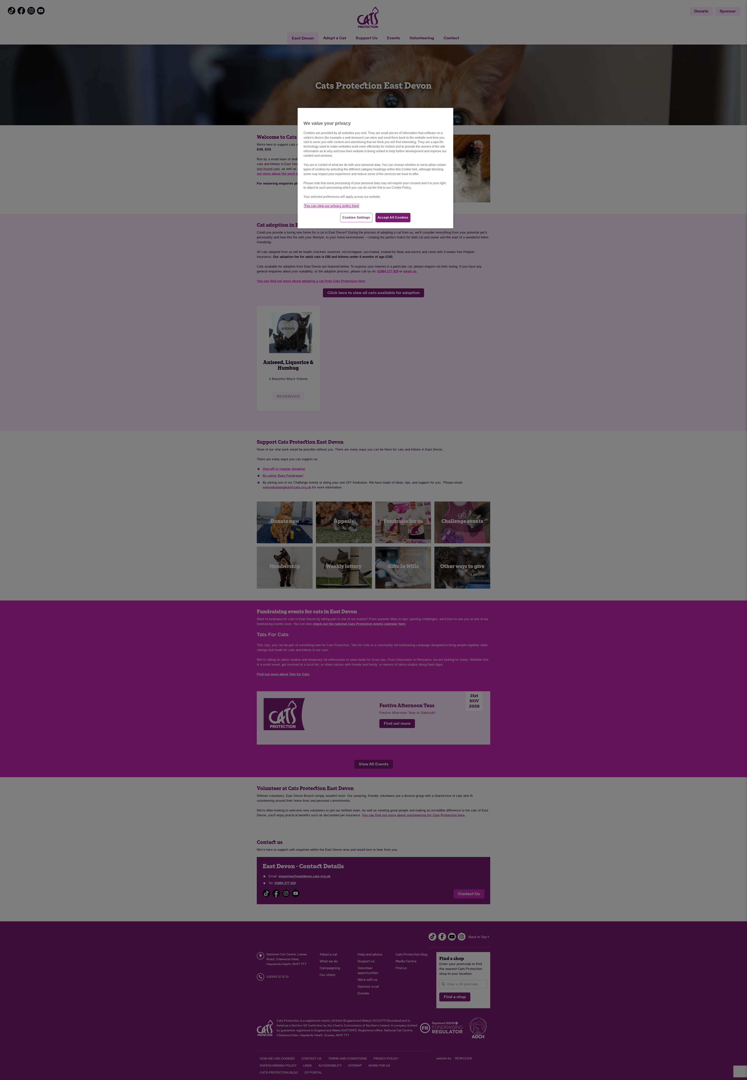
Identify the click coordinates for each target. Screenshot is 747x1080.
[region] (375, 168)
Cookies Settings (356, 217)
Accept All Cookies (393, 217)
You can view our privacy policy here (331, 205)
